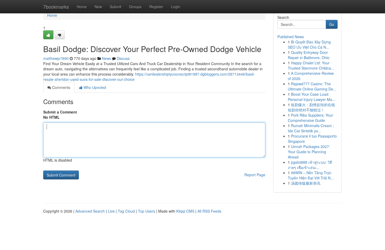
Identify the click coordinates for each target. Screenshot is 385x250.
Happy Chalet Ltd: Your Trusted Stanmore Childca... (311, 65)
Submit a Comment (60, 112)
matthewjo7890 (56, 58)
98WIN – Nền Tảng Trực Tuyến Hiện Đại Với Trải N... (311, 175)
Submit (115, 6)
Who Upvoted (94, 87)
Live (111, 211)
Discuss (123, 58)
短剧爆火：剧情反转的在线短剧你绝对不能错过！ (311, 107)
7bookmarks (56, 6)
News (106, 58)
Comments (60, 87)
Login (175, 6)
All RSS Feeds (209, 211)
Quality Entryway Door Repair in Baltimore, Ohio (308, 55)
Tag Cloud (126, 211)
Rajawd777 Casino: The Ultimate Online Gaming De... (312, 86)
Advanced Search (90, 211)
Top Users (146, 211)
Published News (290, 36)
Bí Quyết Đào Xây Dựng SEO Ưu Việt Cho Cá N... (309, 44)
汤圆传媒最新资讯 (305, 183)
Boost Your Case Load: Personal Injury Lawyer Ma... (311, 97)
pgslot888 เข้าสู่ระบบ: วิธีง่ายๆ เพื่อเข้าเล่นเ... (310, 165)
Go (331, 24)
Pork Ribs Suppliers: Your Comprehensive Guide (310, 117)
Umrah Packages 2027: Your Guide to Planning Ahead (309, 152)
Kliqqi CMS (185, 211)
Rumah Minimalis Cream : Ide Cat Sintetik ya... (311, 128)
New (98, 6)
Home (82, 6)
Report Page (254, 174)
